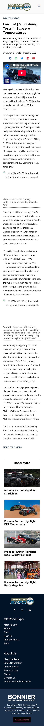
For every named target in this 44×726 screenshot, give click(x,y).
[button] (10, 58)
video (19, 447)
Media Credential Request (17, 681)
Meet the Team (12, 659)
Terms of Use (11, 670)
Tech (6, 643)
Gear (6, 632)
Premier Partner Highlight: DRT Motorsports (20, 523)
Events (7, 628)
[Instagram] (22, 610)
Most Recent (10, 625)
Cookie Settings (22, 719)
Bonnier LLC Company (13, 707)
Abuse (7, 674)
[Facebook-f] (14, 610)
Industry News (11, 18)
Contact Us (9, 677)
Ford (12, 447)
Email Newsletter (13, 663)
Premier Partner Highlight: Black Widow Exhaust (20, 553)
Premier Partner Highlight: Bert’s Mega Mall (20, 584)
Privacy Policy (11, 666)
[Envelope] (29, 610)
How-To (8, 636)
